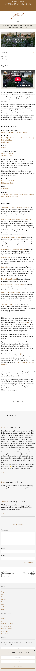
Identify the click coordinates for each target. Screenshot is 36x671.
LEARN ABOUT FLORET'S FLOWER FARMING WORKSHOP (18, 25)
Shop (2, 592)
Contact (3, 619)
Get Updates (18, 667)
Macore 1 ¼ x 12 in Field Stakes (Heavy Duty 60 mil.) (17, 138)
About (3, 597)
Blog (2, 604)
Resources (4, 602)
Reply (3, 472)
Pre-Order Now (18, 8)
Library (3, 594)
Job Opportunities (6, 626)
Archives (4, 56)
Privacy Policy (5, 631)
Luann (4, 427)
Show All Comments (18, 524)
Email (3, 555)
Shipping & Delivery (7, 624)
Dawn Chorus (5, 267)
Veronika (4, 501)
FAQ (2, 621)
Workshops (4, 599)
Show (2, 609)
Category (4, 50)
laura (3, 482)
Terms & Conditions (6, 629)
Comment (5, 530)
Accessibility (4, 634)
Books (3, 607)
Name (3, 548)
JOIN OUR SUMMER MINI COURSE (18, 27)
